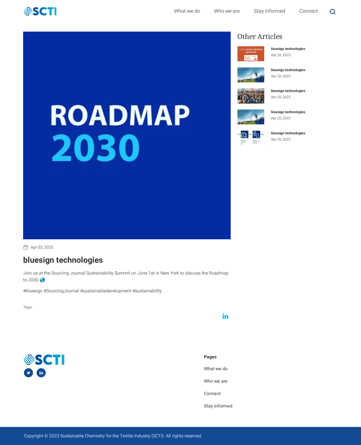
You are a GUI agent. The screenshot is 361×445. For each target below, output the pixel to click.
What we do (187, 11)
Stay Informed (269, 11)
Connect (308, 11)
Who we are (227, 11)
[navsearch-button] (332, 11)
